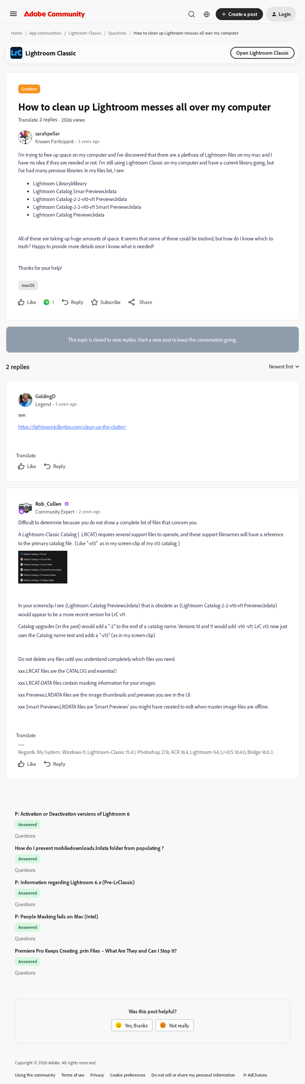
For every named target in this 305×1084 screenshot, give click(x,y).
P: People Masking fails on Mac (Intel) (56, 916)
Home (16, 33)
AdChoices (257, 1075)
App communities (45, 33)
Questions (117, 33)
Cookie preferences (127, 1075)
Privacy (97, 1075)
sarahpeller (47, 133)
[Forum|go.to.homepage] (54, 14)
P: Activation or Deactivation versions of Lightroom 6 (72, 813)
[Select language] (207, 14)
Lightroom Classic (84, 33)
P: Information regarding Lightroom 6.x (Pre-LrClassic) (75, 882)
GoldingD (45, 396)
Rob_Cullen (48, 504)
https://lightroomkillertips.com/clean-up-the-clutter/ (72, 426)
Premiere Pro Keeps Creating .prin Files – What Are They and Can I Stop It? (96, 950)
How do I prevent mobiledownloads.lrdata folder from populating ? (89, 848)
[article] (152, 432)
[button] (13, 16)
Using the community (35, 1075)
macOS (28, 285)
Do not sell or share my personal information (193, 1075)
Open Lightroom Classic (262, 52)
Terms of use (72, 1075)
